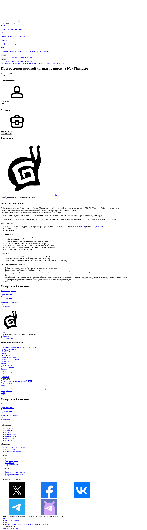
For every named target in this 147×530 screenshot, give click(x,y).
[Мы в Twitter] (17, 498)
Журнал (62, 63)
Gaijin (57, 195)
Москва (14, 349)
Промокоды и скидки (13, 451)
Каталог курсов (11, 436)
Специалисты (13, 63)
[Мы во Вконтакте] (81, 498)
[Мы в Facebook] (49, 498)
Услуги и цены (10, 431)
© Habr (3, 518)
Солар (3, 383)
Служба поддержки (12, 465)
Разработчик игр (7, 306)
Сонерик (4, 367)
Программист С (6, 298)
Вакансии (4, 63)
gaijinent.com (5, 199)
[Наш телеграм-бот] (49, 514)
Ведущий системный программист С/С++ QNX (18, 347)
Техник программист (8, 291)
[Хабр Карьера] (9, 21)
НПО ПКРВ (5, 349)
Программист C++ (7, 295)
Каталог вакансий (11, 434)
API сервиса (9, 463)
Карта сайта (9, 438)
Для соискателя (10, 459)
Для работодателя (11, 461)
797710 (28, 516)
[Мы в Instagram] (114, 498)
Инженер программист (9, 302)
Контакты (8, 440)
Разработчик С (6, 373)
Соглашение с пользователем (16, 472)
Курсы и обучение (25, 63)
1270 (15, 516)
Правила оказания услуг (14, 474)
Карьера (11, 528)
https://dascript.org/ (79, 227)
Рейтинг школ (10, 449)
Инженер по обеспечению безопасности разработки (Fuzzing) (23, 389)
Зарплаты (56, 63)
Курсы (16, 528)
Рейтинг (49, 63)
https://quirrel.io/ (99, 227)
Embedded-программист (9, 357)
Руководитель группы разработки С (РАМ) (16, 381)
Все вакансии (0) (16, 199)
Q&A (7, 528)
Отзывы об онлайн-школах (15, 448)
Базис (3, 391)
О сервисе (9, 429)
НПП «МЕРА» (6, 359)
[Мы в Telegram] (17, 514)
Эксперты (35, 63)
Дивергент (5, 375)
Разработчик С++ (7, 365)
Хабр (3, 528)
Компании (42, 63)
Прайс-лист (9, 476)
